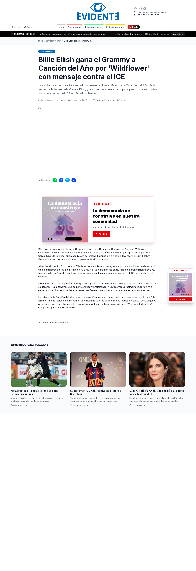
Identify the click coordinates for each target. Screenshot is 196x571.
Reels (135, 27)
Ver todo (177, 34)
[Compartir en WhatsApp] (55, 180)
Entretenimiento (115, 27)
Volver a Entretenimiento (55, 322)
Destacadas (74, 27)
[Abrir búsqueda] (19, 27)
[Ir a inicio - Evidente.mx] (98, 11)
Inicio (61, 27)
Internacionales (93, 27)
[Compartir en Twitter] (67, 180)
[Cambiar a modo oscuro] (13, 27)
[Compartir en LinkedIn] (73, 180)
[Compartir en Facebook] (61, 180)
